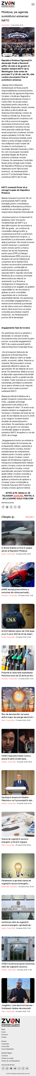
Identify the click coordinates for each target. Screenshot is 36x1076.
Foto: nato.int (7, 54)
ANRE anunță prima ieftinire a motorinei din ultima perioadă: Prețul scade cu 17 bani (15, 592)
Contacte (5, 1056)
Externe (4, 1041)
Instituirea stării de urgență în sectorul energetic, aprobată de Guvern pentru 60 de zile (16, 925)
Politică (4, 762)
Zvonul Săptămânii (8, 1049)
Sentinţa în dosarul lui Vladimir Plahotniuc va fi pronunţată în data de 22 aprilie (17, 800)
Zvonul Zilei (5, 25)
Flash (3, 720)
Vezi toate (29, 517)
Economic (5, 595)
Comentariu (5, 1044)
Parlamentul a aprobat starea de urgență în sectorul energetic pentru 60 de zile (16, 883)
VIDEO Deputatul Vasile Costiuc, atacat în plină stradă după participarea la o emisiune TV (16, 759)
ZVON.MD (18, 496)
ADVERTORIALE (7, 1053)
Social (4, 554)
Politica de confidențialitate (11, 1061)
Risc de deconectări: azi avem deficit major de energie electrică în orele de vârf (18, 717)
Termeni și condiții (7, 1058)
